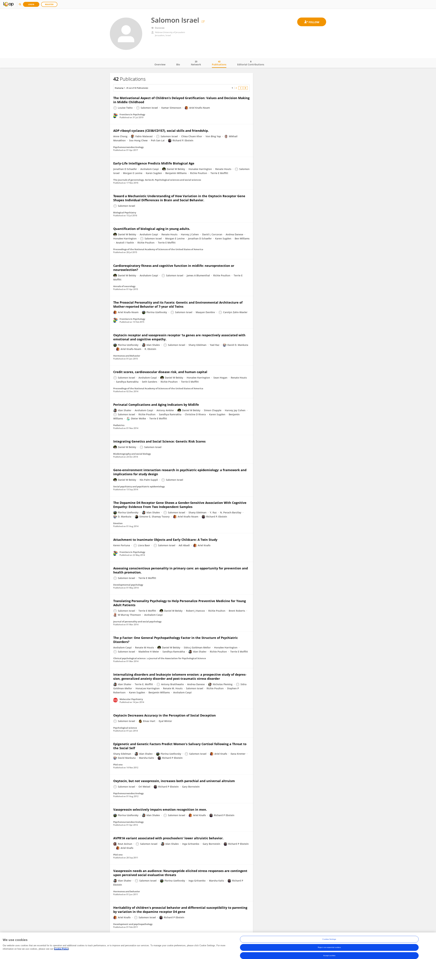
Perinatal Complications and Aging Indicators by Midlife (156, 405)
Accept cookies (329, 955)
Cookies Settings (329, 939)
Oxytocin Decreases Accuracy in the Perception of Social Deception (164, 715)
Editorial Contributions (250, 63)
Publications (219, 63)
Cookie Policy (61, 948)
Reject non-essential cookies (329, 947)
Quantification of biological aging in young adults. (151, 229)
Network (196, 63)
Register (49, 4)
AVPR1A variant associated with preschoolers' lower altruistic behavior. (168, 838)
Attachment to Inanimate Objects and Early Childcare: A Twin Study (165, 540)
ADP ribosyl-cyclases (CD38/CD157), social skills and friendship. (161, 131)
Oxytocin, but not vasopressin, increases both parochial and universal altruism (174, 781)
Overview (159, 64)
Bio (178, 64)
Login (31, 4)
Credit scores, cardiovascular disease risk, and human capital (160, 372)
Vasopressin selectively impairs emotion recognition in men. (160, 809)
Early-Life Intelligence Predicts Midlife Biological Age (153, 163)
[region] (218, 945)
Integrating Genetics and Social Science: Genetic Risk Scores (159, 441)
